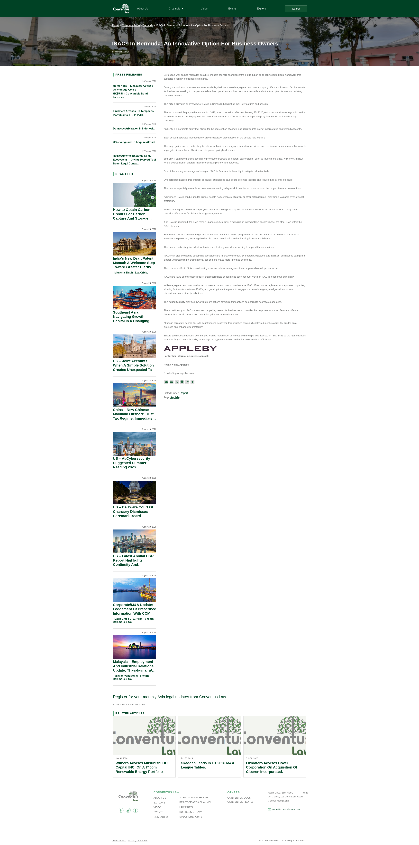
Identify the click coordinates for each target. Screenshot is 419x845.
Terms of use (119, 840)
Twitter (128, 810)
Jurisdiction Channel (194, 797)
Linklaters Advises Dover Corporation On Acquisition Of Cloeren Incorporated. (271, 767)
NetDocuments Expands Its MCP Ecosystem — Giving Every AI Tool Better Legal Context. (134, 159)
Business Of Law (190, 812)
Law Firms (186, 807)
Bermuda (148, 25)
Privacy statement (137, 840)
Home (115, 25)
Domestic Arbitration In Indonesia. (134, 128)
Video (157, 807)
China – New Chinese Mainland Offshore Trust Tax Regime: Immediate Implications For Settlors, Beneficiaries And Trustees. (134, 420)
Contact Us (161, 817)
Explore (159, 802)
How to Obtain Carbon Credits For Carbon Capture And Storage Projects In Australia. (131, 216)
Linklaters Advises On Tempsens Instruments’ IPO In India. (133, 113)
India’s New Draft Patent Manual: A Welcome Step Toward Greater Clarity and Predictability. (134, 264)
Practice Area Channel (195, 802)
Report (184, 393)
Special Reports (190, 816)
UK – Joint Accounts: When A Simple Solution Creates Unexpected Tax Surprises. (133, 367)
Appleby (175, 397)
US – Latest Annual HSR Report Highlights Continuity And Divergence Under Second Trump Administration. (133, 567)
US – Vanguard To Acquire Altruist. (134, 142)
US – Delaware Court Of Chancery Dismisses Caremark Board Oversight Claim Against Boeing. (133, 516)
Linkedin (121, 810)
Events (158, 812)
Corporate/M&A (131, 25)
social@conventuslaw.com (286, 809)
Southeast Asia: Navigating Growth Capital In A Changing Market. (131, 318)
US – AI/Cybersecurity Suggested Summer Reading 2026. (131, 462)
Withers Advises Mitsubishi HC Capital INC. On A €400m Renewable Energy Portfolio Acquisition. (142, 769)
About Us (160, 797)
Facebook (135, 810)
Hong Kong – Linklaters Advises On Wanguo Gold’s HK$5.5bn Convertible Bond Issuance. (133, 91)
